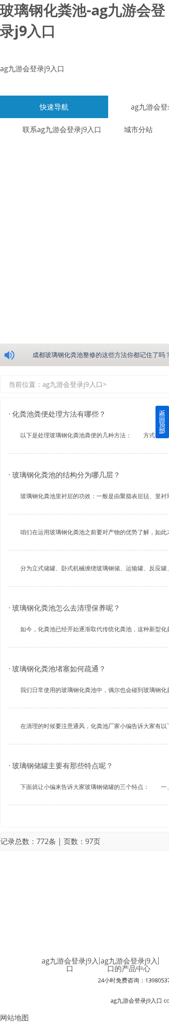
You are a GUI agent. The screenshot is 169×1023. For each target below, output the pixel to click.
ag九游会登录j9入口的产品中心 (129, 964)
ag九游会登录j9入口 (32, 68)
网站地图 (14, 1018)
